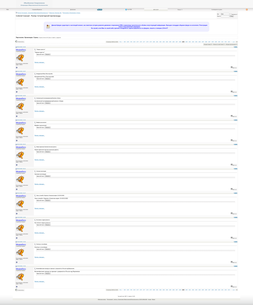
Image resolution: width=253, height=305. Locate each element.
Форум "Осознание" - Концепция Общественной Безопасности (33, 12)
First (120, 41)
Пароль (219, 16)
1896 (206, 41)
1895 (203, 41)
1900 (219, 41)
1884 (167, 41)
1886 (173, 41)
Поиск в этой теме (218, 44)
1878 (147, 41)
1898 (212, 41)
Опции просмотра (231, 44)
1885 (170, 41)
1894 (199, 41)
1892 (193, 41)
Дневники (73, 9)
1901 (222, 41)
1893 (196, 41)
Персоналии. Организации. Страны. (71, 12)
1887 (177, 41)
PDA (7, 9)
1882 (160, 41)
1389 (128, 41)
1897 (209, 41)
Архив (149, 299)
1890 (186, 41)
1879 (150, 41)
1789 (131, 41)
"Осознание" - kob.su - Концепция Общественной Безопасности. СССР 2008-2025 (127, 299)
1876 (141, 41)
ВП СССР (155, 9)
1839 (134, 41)
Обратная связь (102, 299)
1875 (137, 41)
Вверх (153, 299)
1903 (229, 41)
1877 (144, 41)
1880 (154, 41)
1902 (225, 41)
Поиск (179, 9)
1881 (157, 41)
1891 (190, 41)
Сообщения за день (216, 9)
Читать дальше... (39, 62)
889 (125, 41)
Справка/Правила (37, 9)
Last (233, 41)
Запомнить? (234, 14)
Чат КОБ (129, 9)
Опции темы (207, 44)
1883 (163, 41)
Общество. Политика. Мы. (55, 12)
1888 (180, 41)
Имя (218, 14)
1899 (216, 41)
